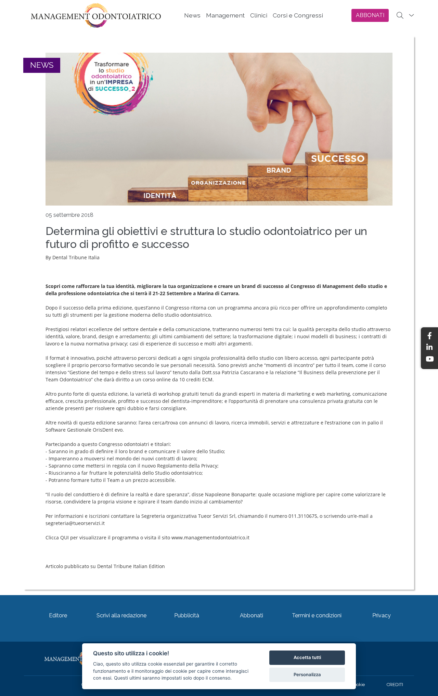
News (192, 15)
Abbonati (251, 615)
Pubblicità (186, 615)
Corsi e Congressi (298, 15)
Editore (58, 615)
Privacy (381, 615)
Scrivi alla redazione (121, 615)
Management (225, 15)
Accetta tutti (307, 657)
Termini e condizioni (317, 615)
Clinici (258, 15)
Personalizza (307, 674)
